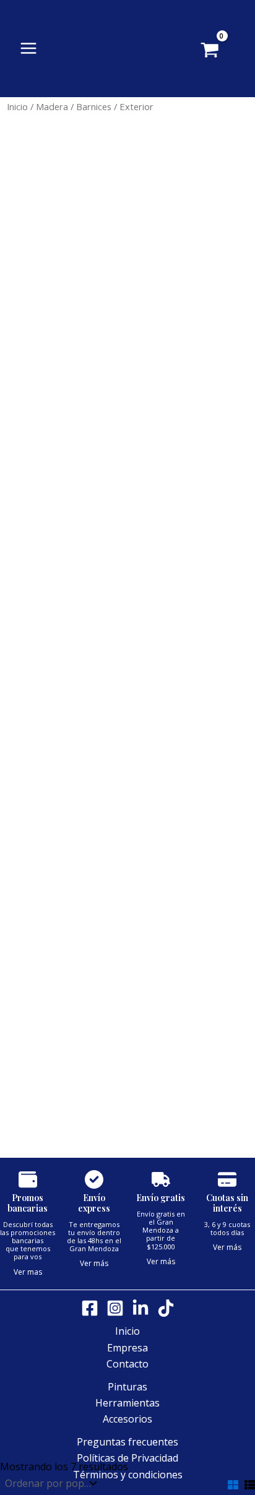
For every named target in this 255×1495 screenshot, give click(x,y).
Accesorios (127, 1419)
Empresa (127, 1348)
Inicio (17, 106)
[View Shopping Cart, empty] (228, 51)
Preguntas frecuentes (127, 1442)
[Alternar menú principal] (28, 48)
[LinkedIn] (140, 1308)
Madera (52, 106)
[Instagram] (115, 1308)
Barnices (93, 106)
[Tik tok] (166, 1308)
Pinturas (127, 1387)
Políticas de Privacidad (127, 1458)
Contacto (127, 1364)
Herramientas (127, 1403)
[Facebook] (89, 1308)
